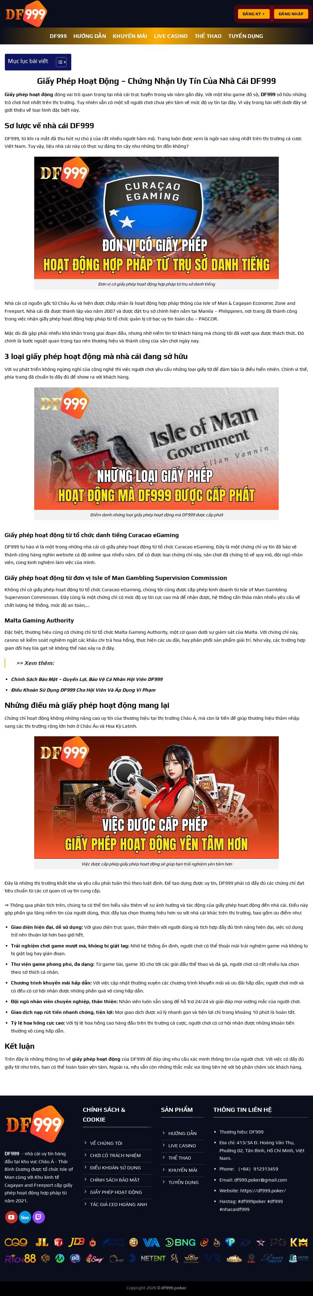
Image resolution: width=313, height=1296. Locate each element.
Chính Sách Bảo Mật (34, 679)
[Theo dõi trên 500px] (25, 1217)
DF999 (58, 36)
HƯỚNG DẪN (89, 36)
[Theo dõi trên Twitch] (38, 1217)
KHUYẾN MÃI (130, 36)
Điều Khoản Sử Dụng (35, 690)
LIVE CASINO (171, 36)
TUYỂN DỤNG (245, 36)
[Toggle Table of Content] (58, 62)
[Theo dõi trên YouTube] (11, 1217)
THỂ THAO (208, 36)
